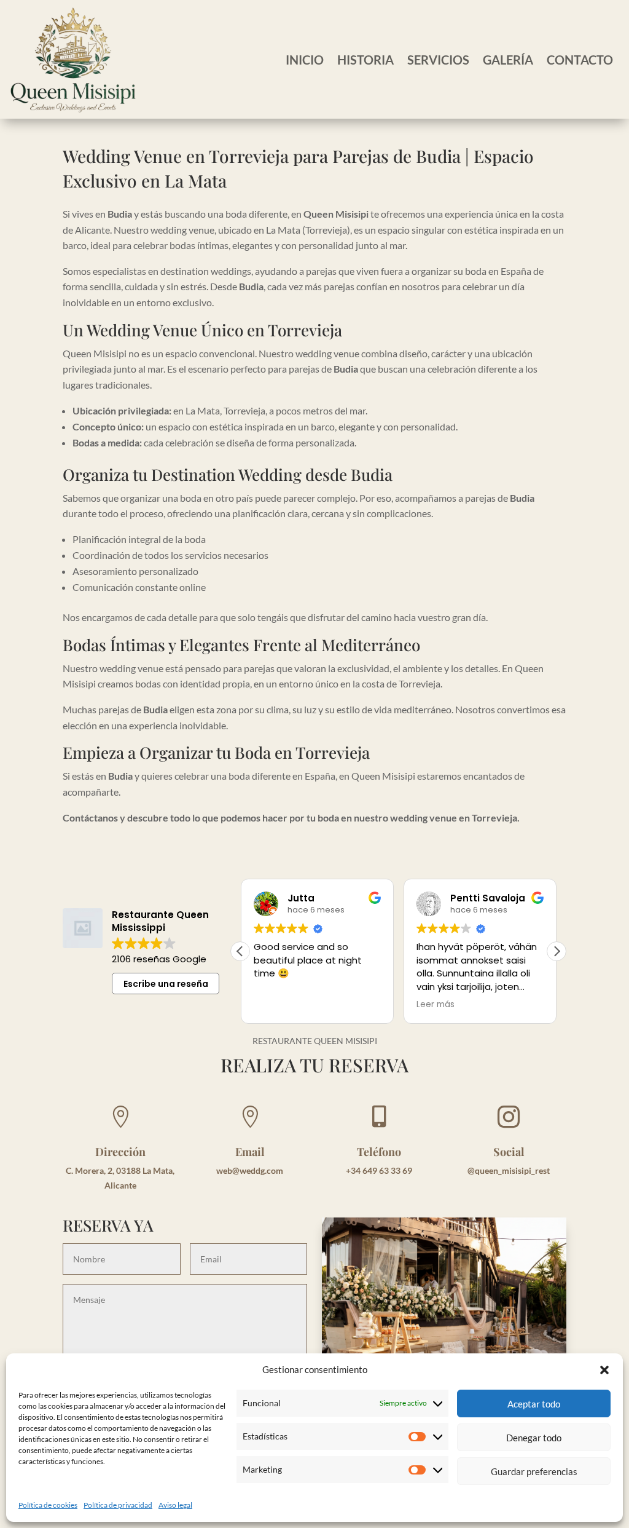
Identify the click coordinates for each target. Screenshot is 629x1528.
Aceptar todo (533, 1403)
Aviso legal (175, 1505)
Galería (508, 59)
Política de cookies (47, 1505)
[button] (604, 1370)
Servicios (438, 59)
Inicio (305, 59)
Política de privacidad (118, 1505)
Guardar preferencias (534, 1471)
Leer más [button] (435, 1004)
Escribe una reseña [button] (165, 984)
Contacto (580, 59)
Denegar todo (533, 1437)
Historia (365, 59)
